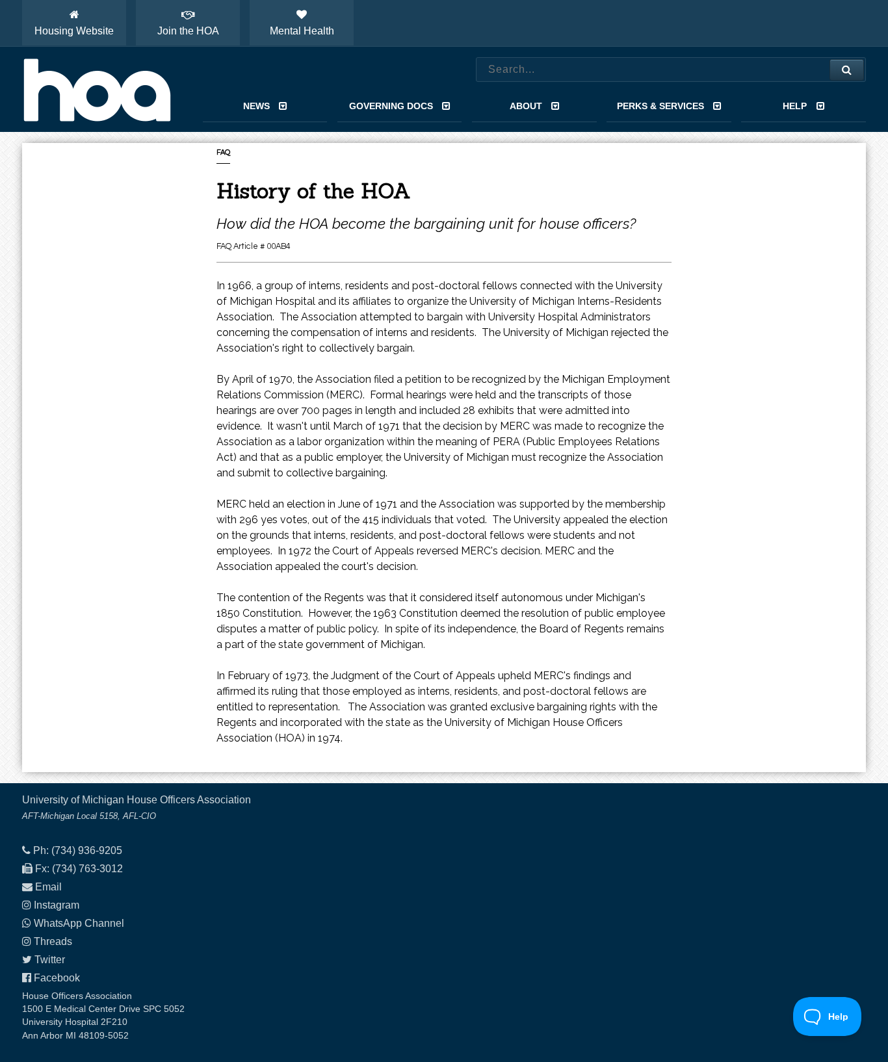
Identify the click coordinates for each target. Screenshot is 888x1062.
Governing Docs (391, 106)
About (526, 106)
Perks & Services (660, 106)
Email (48, 886)
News (256, 106)
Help (795, 106)
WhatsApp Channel (79, 923)
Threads (53, 941)
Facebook (57, 977)
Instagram (56, 905)
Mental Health (302, 30)
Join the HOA (188, 30)
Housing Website (74, 30)
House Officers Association (97, 89)
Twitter (49, 959)
